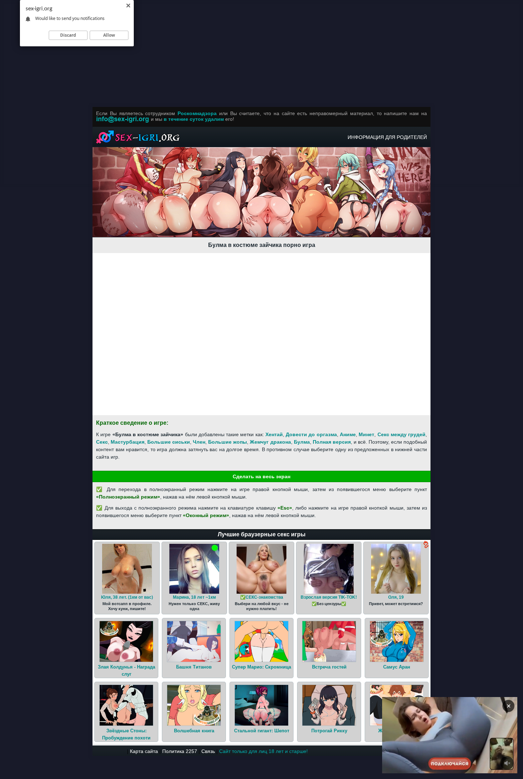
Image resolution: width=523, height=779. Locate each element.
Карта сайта (144, 751)
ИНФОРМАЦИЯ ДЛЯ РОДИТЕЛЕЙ (387, 137)
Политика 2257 (179, 751)
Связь (208, 751)
